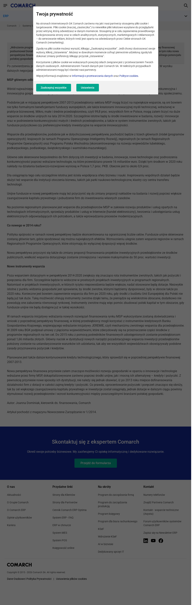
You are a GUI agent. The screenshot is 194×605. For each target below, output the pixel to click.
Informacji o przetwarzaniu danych (92, 75)
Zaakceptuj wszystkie (53, 87)
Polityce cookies (128, 75)
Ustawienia (87, 87)
